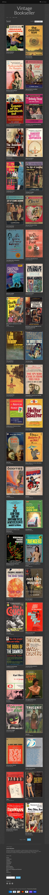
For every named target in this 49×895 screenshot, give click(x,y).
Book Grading (9, 866)
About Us (8, 872)
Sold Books (9, 862)
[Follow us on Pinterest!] (13, 884)
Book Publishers (10, 867)
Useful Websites (10, 848)
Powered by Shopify (31, 888)
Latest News (9, 846)
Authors (8, 865)
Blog (7, 870)
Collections (8, 859)
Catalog (8, 860)
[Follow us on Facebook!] (7, 884)
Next (29, 839)
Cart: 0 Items (43, 1)
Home (7, 857)
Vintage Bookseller (24, 10)
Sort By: (32, 21)
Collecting (8, 863)
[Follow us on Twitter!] (10, 884)
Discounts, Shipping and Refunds (14, 869)
